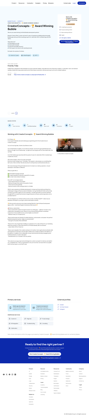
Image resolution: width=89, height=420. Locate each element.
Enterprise (51, 3)
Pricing (45, 3)
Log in (74, 3)
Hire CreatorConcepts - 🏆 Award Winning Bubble (69, 41)
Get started (82, 3)
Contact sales (67, 3)
